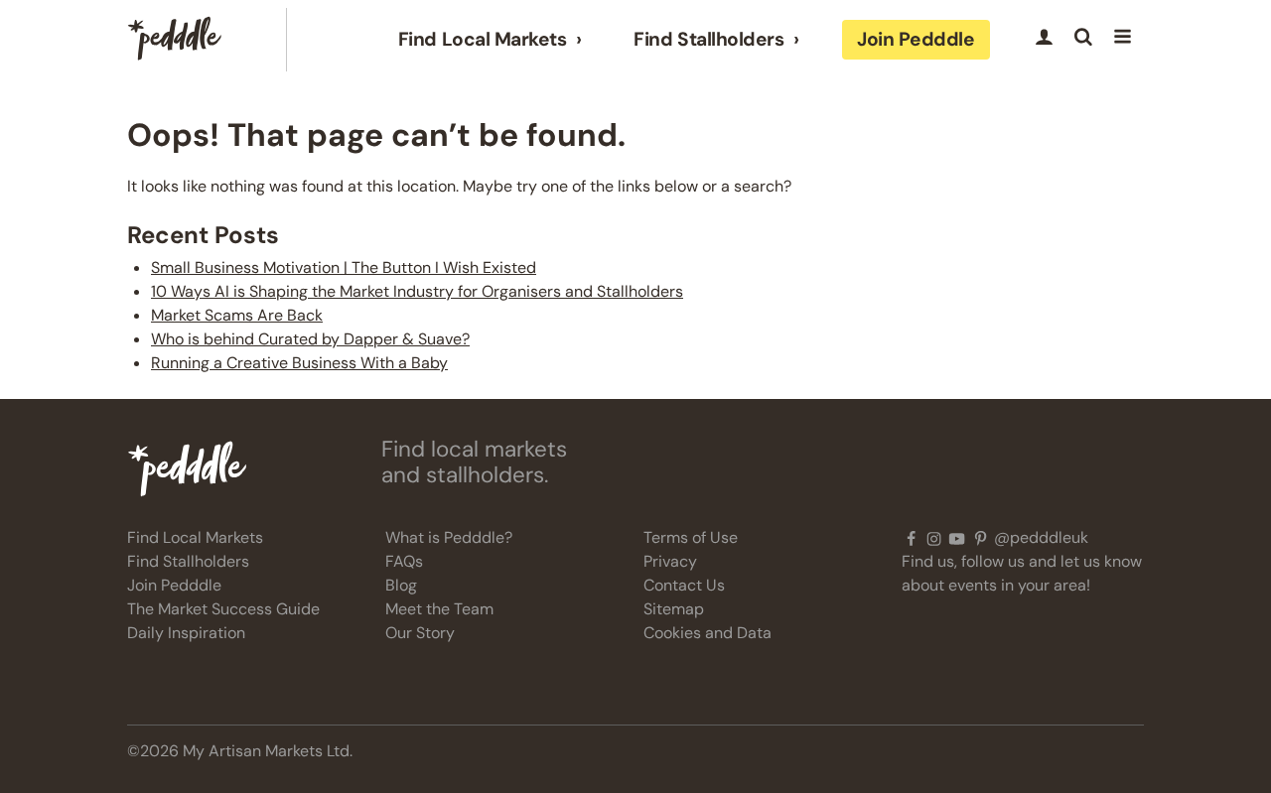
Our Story (420, 632)
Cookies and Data (707, 632)
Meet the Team (439, 608)
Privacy (670, 561)
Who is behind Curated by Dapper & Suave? (310, 339)
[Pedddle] (174, 39)
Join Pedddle (915, 39)
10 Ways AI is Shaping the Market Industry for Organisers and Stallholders (417, 291)
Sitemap (673, 608)
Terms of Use (690, 537)
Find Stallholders (708, 40)
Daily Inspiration (186, 632)
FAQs (404, 561)
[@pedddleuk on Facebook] (911, 538)
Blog (401, 585)
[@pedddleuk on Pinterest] (980, 538)
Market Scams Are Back (237, 315)
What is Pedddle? (448, 537)
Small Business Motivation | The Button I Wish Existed (343, 267)
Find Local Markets (482, 40)
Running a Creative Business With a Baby (299, 362)
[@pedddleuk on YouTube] (956, 538)
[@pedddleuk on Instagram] (933, 538)
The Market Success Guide (223, 608)
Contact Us (684, 585)
